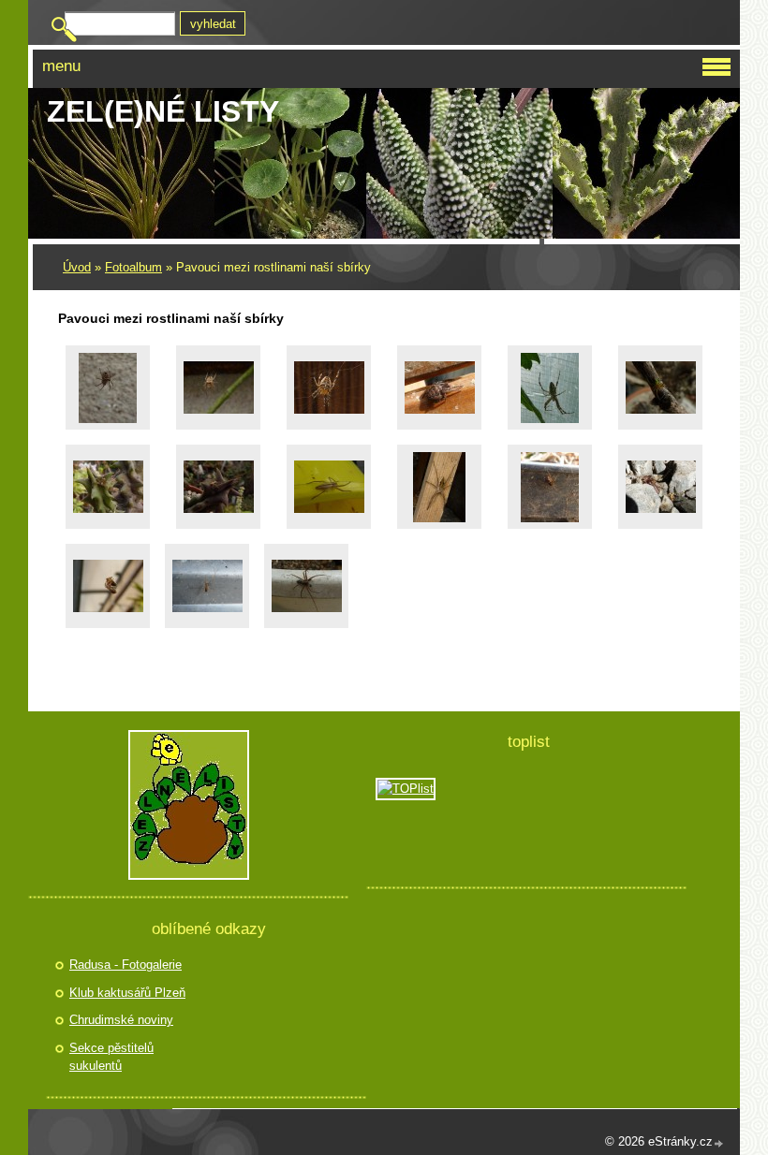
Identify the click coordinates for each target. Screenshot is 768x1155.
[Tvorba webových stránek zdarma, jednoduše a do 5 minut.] (719, 1143)
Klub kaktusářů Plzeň (127, 993)
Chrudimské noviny (121, 1020)
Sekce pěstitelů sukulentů (111, 1057)
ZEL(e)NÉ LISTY (163, 111)
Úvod (77, 267)
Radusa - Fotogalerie (125, 965)
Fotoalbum (133, 267)
